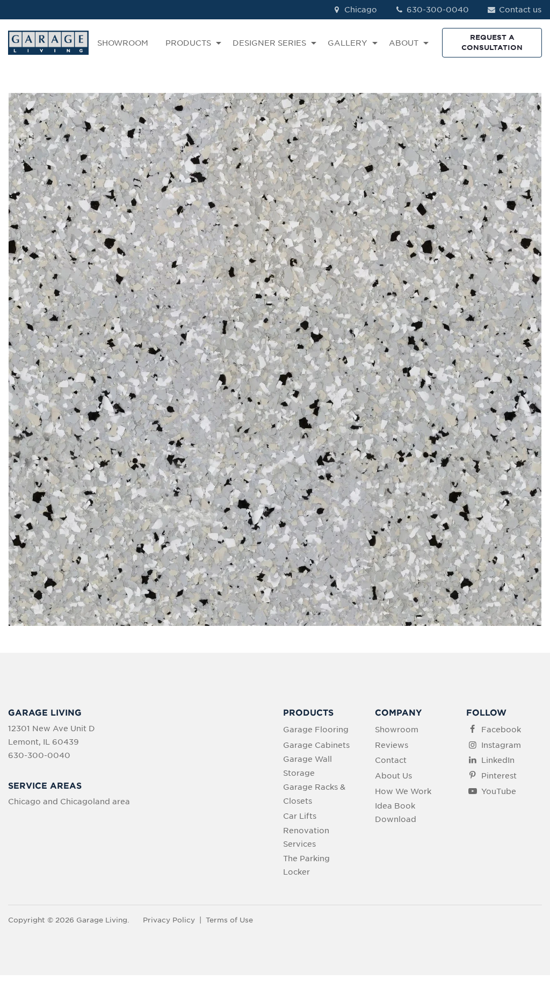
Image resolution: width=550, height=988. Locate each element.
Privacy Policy (169, 920)
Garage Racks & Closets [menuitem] (314, 794)
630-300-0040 (436, 9)
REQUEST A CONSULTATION (492, 42)
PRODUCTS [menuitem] (188, 43)
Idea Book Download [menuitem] (395, 813)
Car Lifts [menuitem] (299, 816)
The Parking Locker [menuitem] (306, 865)
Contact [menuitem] (391, 760)
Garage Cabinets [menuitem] (316, 745)
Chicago (359, 9)
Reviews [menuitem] (391, 745)
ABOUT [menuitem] (403, 43)
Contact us (519, 9)
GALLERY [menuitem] (347, 43)
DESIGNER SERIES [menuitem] (269, 43)
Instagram (501, 745)
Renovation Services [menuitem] (306, 837)
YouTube (498, 791)
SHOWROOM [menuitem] (122, 43)
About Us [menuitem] (393, 775)
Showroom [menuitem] (396, 729)
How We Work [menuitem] (403, 791)
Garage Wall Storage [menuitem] (307, 766)
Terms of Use (229, 920)
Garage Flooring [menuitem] (316, 729)
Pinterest (499, 775)
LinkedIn (498, 760)
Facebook (501, 729)
